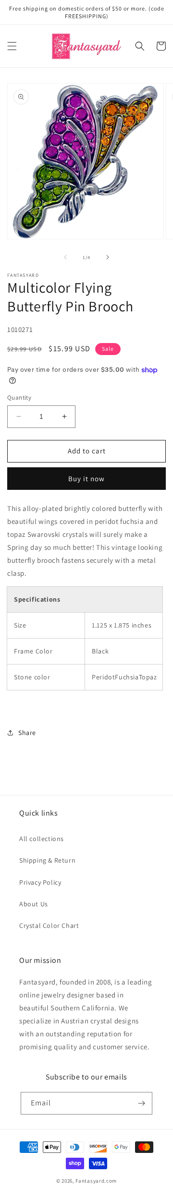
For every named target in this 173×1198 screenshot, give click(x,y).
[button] (12, 46)
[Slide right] (107, 257)
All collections (41, 838)
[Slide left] (65, 257)
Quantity (19, 397)
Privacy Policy (40, 882)
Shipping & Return (47, 860)
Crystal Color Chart (49, 925)
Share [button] (27, 732)
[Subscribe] (141, 1103)
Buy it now (86, 478)
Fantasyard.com (96, 1180)
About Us (33, 904)
